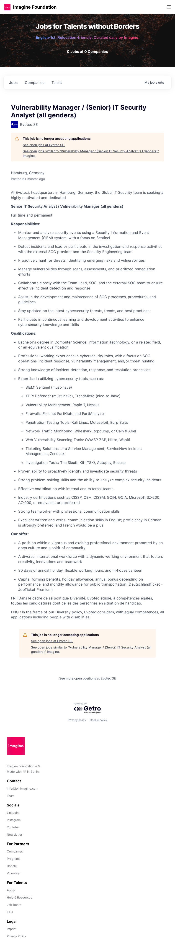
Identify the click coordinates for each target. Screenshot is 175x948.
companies (34, 82)
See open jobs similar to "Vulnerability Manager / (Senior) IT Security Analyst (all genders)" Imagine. (91, 153)
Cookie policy (98, 720)
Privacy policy (77, 720)
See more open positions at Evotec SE (87, 678)
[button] (7, 7)
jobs (13, 82)
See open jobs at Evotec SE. (44, 145)
